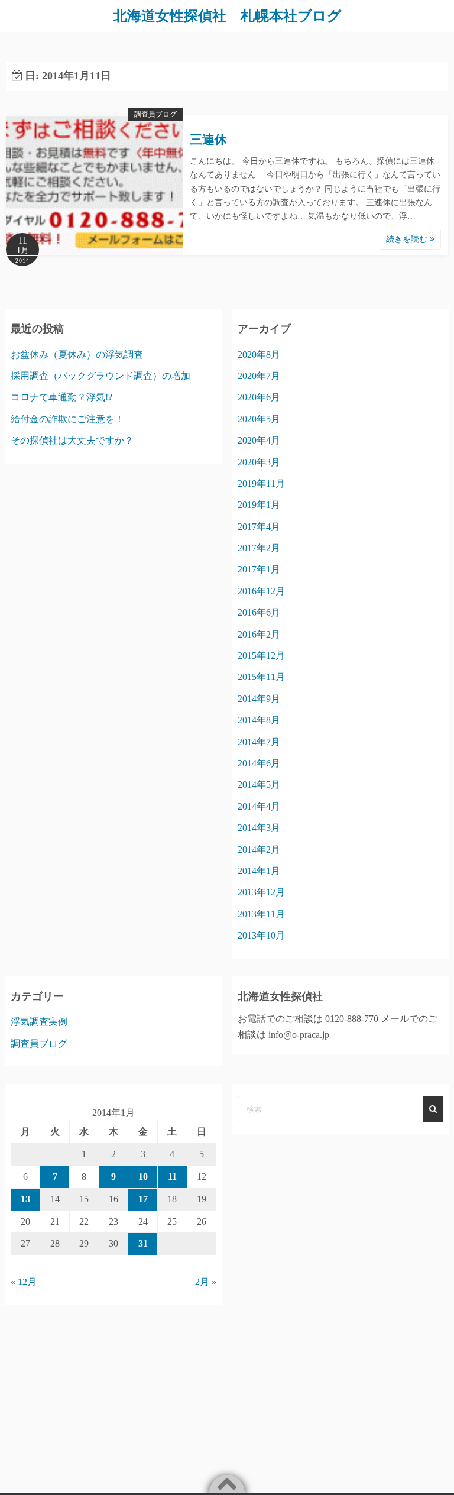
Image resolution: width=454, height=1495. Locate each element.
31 (143, 1243)
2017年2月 (259, 548)
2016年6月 (259, 612)
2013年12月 (261, 892)
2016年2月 (259, 634)
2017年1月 (259, 569)
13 (25, 1199)
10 (143, 1177)
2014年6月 (259, 763)
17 (143, 1199)
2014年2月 (259, 849)
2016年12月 (261, 591)
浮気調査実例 (39, 1022)
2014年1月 (259, 871)
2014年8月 (259, 720)
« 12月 (24, 1282)
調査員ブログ (155, 114)
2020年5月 (259, 419)
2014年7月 (259, 742)
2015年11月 (261, 677)
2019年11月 (261, 483)
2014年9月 (259, 699)
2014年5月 (259, 784)
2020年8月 (259, 355)
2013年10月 (261, 935)
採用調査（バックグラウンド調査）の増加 (100, 376)
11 (172, 1177)
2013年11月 (261, 914)
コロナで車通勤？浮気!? (61, 397)
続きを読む (408, 239)
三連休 (208, 139)
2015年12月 (261, 656)
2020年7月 (259, 376)
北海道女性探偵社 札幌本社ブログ (227, 16)
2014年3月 (259, 828)
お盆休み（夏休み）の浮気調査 (77, 355)
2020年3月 (259, 462)
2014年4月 (259, 806)
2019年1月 (259, 505)
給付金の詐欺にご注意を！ (67, 419)
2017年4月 (259, 527)
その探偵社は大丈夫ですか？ (72, 440)
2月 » (205, 1282)
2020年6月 (259, 397)
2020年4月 (259, 440)
